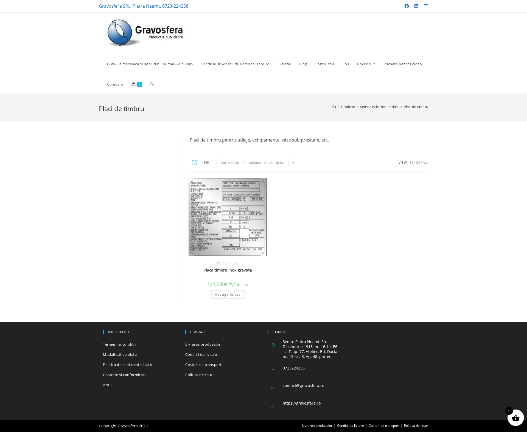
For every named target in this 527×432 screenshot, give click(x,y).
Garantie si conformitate (124, 374)
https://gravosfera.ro (302, 403)
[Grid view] (194, 162)
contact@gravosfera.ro (303, 385)
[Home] (334, 106)
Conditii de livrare (201, 354)
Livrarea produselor (202, 344)
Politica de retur (199, 374)
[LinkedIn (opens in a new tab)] (416, 6)
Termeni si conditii (119, 344)
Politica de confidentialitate (127, 364)
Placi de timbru (416, 106)
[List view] (206, 162)
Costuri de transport (203, 364)
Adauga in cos (227, 294)
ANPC (108, 384)
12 (411, 162)
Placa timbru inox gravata (227, 270)
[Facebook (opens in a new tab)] (407, 6)
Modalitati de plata (120, 354)
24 (418, 162)
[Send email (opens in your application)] (424, 6)
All (425, 162)
